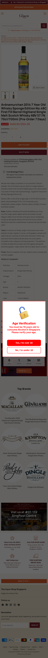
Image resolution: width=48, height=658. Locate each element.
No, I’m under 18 (24, 350)
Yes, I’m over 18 (24, 343)
